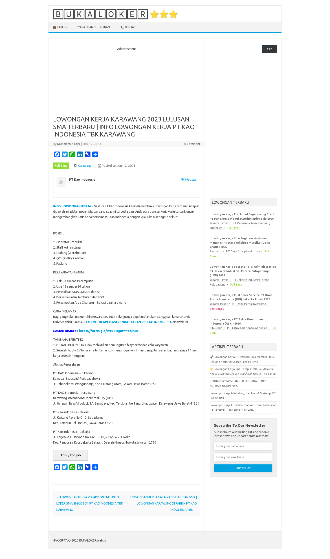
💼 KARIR (59, 27)
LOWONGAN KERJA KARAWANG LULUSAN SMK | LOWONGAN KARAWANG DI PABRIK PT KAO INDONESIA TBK (163, 503)
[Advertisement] (126, 81)
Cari (269, 49)
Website (191, 179)
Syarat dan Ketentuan (93, 27)
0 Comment (192, 144)
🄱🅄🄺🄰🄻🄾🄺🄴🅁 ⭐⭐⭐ (115, 14)
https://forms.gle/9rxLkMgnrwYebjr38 (108, 331)
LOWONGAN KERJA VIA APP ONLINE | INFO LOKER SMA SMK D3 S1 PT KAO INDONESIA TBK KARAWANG (89, 503)
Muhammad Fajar (68, 144)
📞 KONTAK (128, 27)
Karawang (85, 165)
